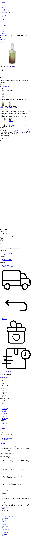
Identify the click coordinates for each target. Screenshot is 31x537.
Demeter (19, 125)
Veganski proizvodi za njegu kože (6, 254)
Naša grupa (3, 428)
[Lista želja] (2, 23)
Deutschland (7, 518)
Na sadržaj (3, 1)
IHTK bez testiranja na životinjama (13, 125)
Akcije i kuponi (4, 411)
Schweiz (6, 527)
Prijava (3, 19)
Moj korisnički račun (4, 413)
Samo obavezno (6, 453)
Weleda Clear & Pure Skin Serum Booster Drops (8, 266)
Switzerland (7, 529)
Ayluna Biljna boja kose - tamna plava (7, 260)
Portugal (6, 534)
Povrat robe (5, 8)
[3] (19, 129)
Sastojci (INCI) (3, 127)
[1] (10, 128)
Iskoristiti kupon (4, 419)
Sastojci (3, 422)
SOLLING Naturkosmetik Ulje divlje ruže (7, 258)
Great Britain (7, 519)
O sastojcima (2, 138)
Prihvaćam (2, 453)
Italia (4, 517)
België (5, 533)
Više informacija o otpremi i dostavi (4, 86)
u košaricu (3, 2)
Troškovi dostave (6, 9)
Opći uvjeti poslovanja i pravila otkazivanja (7, 438)
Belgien (6, 535)
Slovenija (6, 520)
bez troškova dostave (11, 66)
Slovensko (6, 530)
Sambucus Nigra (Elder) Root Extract (14, 130)
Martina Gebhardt (5, 35)
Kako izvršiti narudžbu (5, 408)
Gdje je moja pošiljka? (5, 418)
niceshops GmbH (6, 435)
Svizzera (6, 528)
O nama (3, 427)
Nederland (6, 532)
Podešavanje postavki (11, 453)
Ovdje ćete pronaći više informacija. (4, 377)
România (6, 522)
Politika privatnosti (2, 508)
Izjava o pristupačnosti (5, 439)
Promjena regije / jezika (9, 434)
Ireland (5, 531)
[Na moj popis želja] (0, 83)
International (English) (11, 516)
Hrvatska (6, 523)
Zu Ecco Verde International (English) (5, 513)
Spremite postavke (3, 507)
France (5, 521)
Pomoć (3, 7)
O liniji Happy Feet (3, 137)
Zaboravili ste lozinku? (5, 417)
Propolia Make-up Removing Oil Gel (6, 265)
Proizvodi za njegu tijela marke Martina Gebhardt (8, 252)
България (6, 526)
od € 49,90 (9, 5)
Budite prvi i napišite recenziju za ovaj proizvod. (12, 248)
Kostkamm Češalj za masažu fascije (6, 259)
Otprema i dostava (4, 409)
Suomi (5, 525)
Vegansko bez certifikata (24, 125)
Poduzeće (3, 441)
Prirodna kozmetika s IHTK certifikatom (7, 253)
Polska (5, 524)
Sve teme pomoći (6, 11)
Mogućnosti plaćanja (6, 10)
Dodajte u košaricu (3, 82)
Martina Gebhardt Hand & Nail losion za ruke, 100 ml (7, 107)
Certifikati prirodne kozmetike (6, 423)
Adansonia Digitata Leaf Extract (24, 129)
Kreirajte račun (4, 22)
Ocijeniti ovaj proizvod (3, 231)
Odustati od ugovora (3, 443)
